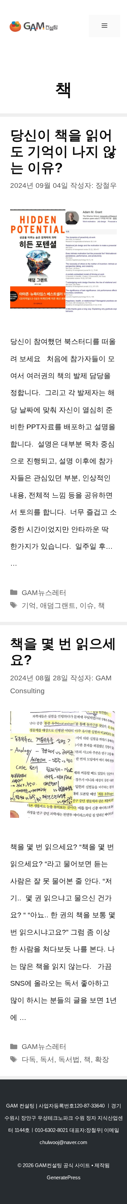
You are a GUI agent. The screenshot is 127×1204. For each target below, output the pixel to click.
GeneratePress (64, 1177)
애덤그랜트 (58, 605)
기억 (29, 605)
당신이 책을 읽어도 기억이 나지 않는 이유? (63, 151)
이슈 (87, 605)
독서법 (69, 1059)
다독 (29, 1059)
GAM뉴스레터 (44, 592)
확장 (102, 1059)
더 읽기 (31, 563)
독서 (47, 1059)
